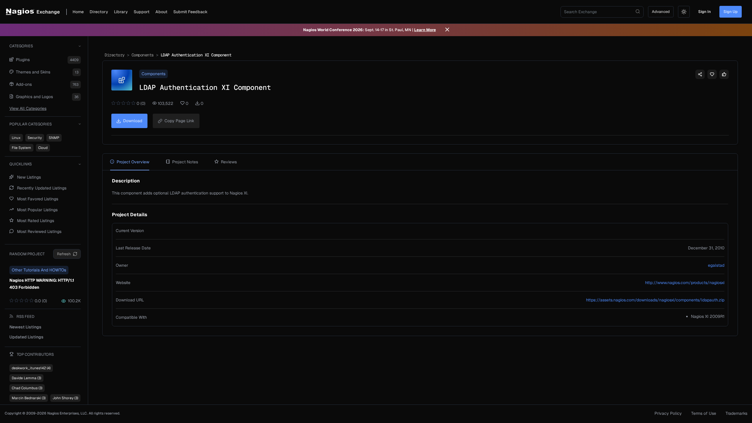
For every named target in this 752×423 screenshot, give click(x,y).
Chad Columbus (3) (27, 388)
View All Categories (27, 108)
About (161, 11)
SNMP (54, 137)
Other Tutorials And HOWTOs (39, 270)
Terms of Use (703, 413)
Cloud (43, 147)
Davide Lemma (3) (26, 378)
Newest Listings (25, 327)
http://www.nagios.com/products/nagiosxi (684, 282)
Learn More (425, 29)
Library (121, 11)
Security (35, 137)
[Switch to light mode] (684, 12)
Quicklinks (20, 164)
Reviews (229, 161)
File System (21, 147)
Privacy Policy (668, 413)
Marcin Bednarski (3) (29, 398)
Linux (16, 137)
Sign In (704, 11)
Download (132, 120)
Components (143, 55)
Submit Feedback (190, 11)
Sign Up (731, 11)
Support (142, 11)
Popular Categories (30, 124)
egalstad (716, 265)
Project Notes (185, 161)
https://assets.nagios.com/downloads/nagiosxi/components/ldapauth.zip (655, 300)
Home (78, 11)
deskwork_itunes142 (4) (31, 368)
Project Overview (133, 161)
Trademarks (736, 413)
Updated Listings (26, 337)
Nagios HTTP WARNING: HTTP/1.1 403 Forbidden (41, 284)
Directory (99, 11)
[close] (447, 30)
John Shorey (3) (65, 398)
